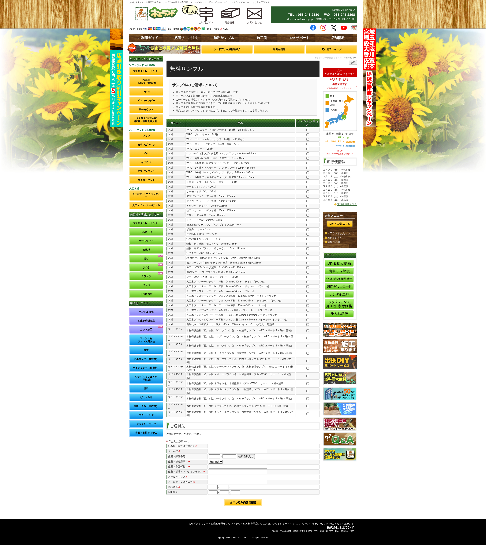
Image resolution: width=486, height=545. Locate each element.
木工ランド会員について (341, 233)
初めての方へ (334, 237)
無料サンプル (224, 38)
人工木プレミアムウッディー (146, 195)
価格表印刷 (333, 242)
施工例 (262, 38)
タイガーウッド (146, 179)
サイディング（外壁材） (146, 367)
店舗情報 (338, 38)
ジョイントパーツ (146, 424)
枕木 (146, 350)
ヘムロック (146, 232)
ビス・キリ (146, 397)
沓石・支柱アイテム (146, 432)
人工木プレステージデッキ (146, 205)
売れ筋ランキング (331, 49)
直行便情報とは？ (347, 204)
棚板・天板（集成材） (146, 406)
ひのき (146, 91)
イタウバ (146, 162)
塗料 (146, 388)
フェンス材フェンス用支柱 (146, 340)
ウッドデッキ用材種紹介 (227, 49)
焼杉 (146, 258)
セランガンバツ (146, 144)
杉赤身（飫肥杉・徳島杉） (146, 81)
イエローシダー (146, 100)
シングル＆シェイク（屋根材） (146, 378)
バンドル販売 (146, 311)
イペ (146, 153)
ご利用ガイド (148, 38)
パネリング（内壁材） (146, 359)
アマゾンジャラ (146, 171)
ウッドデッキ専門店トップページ (329, 58)
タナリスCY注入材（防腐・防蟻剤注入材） (146, 120)
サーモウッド (146, 109)
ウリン (146, 135)
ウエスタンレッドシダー (146, 71)
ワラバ (146, 285)
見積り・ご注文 (186, 38)
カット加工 (146, 329)
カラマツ (146, 276)
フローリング (146, 415)
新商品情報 (279, 49)
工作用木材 (146, 294)
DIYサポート (300, 38)
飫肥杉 (146, 249)
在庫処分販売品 (146, 320)
